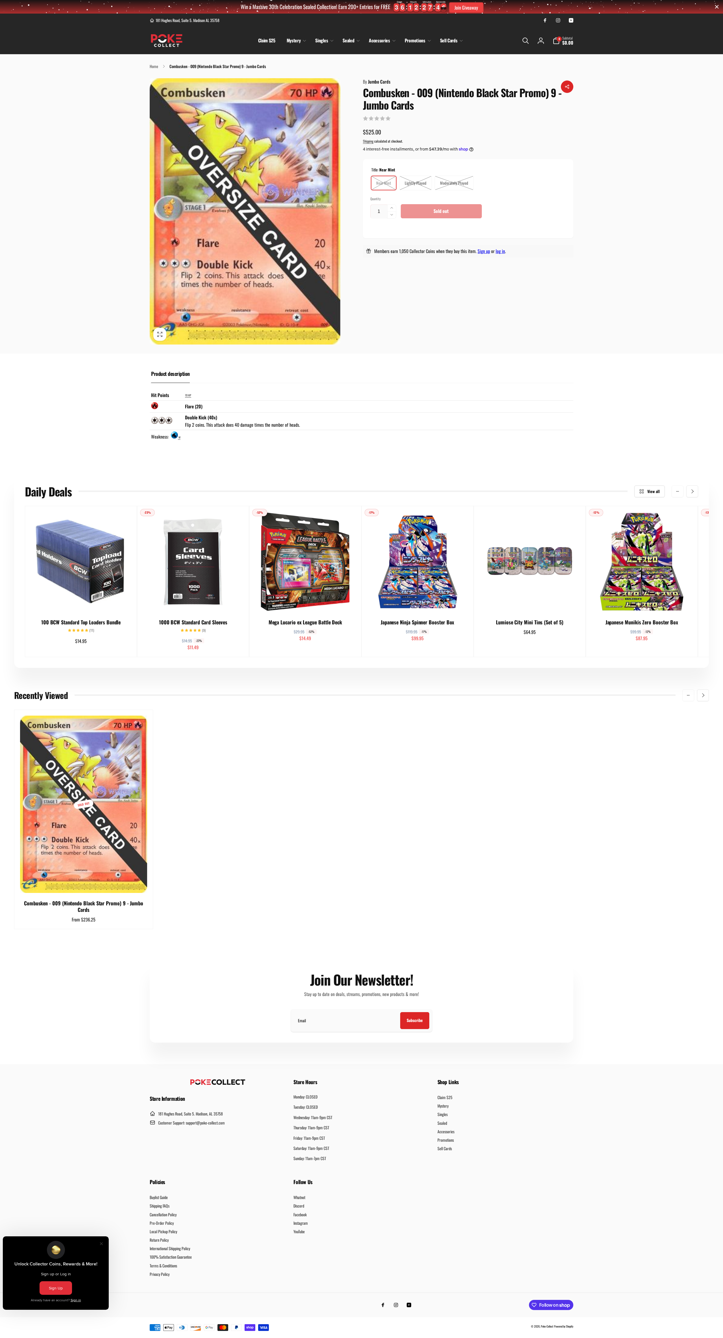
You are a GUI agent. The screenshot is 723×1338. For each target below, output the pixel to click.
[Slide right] (692, 491)
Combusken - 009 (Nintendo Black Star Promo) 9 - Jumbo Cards (83, 906)
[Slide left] (677, 491)
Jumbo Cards (376, 81)
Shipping (368, 141)
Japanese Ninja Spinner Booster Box (417, 622)
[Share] (567, 86)
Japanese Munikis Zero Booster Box (642, 622)
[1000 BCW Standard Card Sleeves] (193, 601)
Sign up (484, 251)
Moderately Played (454, 183)
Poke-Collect (547, 1326)
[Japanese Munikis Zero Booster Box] (642, 601)
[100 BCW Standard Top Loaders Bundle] (81, 601)
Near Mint (383, 183)
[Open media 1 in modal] (245, 211)
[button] (295, 40)
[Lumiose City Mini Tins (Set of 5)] (530, 601)
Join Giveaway (466, 7)
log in (500, 251)
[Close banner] (716, 6)
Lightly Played (415, 183)
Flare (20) (193, 406)
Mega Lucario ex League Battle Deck (305, 622)
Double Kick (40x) (201, 417)
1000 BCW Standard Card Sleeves (193, 622)
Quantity (375, 199)
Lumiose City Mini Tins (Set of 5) (529, 622)
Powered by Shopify (563, 1326)
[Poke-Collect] (218, 1083)
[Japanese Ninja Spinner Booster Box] (417, 601)
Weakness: (160, 436)
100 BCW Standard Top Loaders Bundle (81, 622)
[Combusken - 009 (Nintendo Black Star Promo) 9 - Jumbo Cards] (84, 882)
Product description (170, 373)
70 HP (188, 395)
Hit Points (160, 395)
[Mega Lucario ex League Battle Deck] (305, 601)
